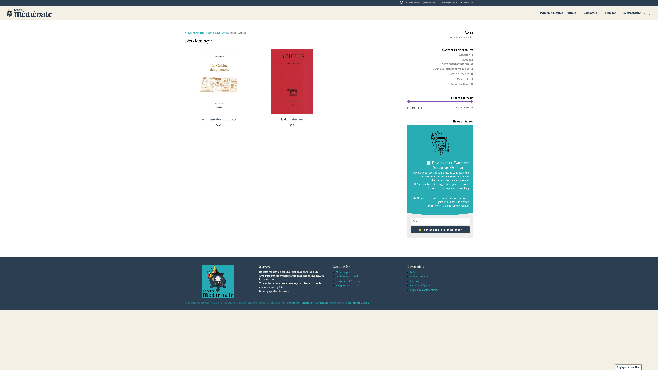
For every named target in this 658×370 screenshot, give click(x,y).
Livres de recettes (459, 74)
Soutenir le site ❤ (449, 3)
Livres (225, 32)
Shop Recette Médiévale (207, 32)
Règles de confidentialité (424, 290)
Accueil (188, 32)
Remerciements (419, 276)
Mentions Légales (420, 285)
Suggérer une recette (348, 285)
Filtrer (412, 107)
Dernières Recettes (551, 13)
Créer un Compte (430, 3)
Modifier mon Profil (347, 276)
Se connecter (412, 3)
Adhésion (464, 54)
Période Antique (460, 84)
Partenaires (416, 281)
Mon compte (343, 272)
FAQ (412, 272)
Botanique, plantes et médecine (451, 68)
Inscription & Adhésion (348, 281)
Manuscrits (463, 79)
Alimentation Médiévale (455, 63)
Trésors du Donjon (358, 302)
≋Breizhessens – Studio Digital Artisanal (305, 302)
